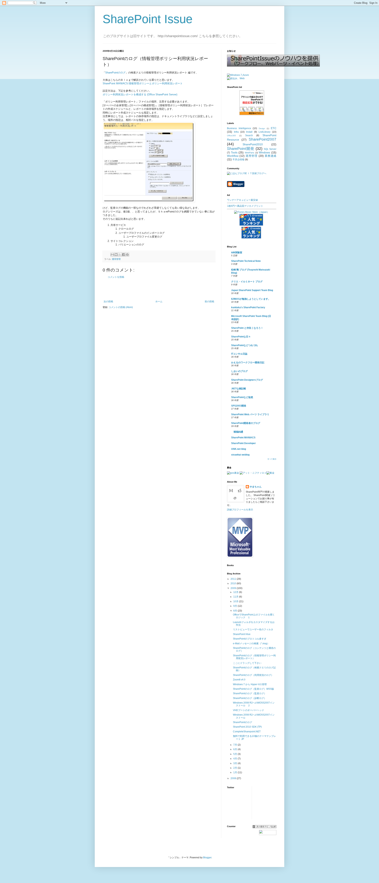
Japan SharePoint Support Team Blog (252, 290)
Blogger (207, 857)
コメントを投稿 (116, 277)
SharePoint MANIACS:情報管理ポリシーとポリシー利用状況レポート (143, 83)
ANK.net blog (238, 449)
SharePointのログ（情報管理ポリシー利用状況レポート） (254, 657)
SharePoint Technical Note (246, 261)
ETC (273, 128)
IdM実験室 (236, 252)
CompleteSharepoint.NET (247, 731)
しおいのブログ (239, 371)
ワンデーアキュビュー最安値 (242, 200)
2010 (234, 583)
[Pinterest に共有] (127, 254)
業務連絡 (270, 155)
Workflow (232, 155)
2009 (234, 588)
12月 (236, 592)
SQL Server (270, 149)
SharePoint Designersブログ (247, 380)
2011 (234, 579)
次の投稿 (108, 301)
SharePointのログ (115, 72)
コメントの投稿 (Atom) (121, 307)
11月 (236, 596)
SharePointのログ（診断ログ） (249, 698)
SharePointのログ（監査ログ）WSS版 (253, 689)
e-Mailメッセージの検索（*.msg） (251, 643)
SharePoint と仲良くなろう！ (247, 328)
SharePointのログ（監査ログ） (249, 693)
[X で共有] (120, 254)
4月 (235, 758)
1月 (235, 772)
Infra (236, 132)
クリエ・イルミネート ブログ (247, 281)
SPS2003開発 (238, 405)
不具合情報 (238, 159)
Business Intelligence (239, 128)
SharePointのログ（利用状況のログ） (253, 675)
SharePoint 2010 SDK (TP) (247, 726)
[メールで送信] (112, 254)
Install (249, 132)
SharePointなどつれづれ (244, 345)
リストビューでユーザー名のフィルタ (253, 629)
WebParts (249, 152)
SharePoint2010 (253, 144)
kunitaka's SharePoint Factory (248, 307)
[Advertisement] (159, 289)
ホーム (158, 301)
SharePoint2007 (262, 139)
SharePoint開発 (240, 149)
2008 (234, 778)
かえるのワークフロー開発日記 (247, 362)
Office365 (231, 135)
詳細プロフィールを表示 (240, 509)
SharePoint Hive (241, 634)
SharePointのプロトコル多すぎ (249, 638)
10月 (236, 601)
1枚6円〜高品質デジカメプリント (245, 206)
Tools (234, 152)
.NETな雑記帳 (238, 388)
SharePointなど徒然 (242, 397)
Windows (264, 152)
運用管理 (116, 259)
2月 (235, 768)
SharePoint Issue (147, 19)
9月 (235, 606)
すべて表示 (271, 459)
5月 (235, 754)
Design (262, 128)
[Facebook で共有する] (124, 254)
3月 (235, 763)
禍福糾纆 (237, 431)
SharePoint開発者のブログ (245, 423)
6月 (235, 749)
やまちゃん (256, 486)
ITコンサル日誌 (239, 353)
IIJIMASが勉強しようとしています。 (250, 299)
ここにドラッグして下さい (247, 663)
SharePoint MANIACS (243, 437)
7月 (235, 744)
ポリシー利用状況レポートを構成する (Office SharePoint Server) (140, 94)
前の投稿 (209, 301)
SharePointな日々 (241, 336)
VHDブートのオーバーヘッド (248, 710)
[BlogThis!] (116, 254)
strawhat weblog (240, 454)
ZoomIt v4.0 (239, 679)
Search (249, 135)
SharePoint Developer (243, 443)
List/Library (264, 132)
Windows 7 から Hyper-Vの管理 (250, 684)
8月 (235, 610)
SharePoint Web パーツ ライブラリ (250, 414)
